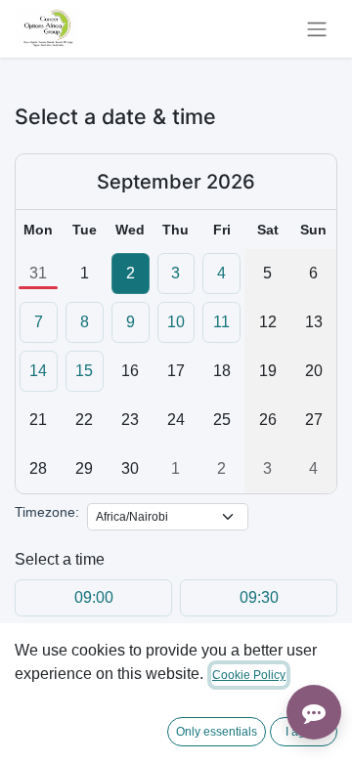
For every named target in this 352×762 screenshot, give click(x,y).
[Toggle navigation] (316, 29)
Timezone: (47, 512)
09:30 (259, 597)
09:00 (93, 597)
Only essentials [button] (216, 732)
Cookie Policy (249, 675)
